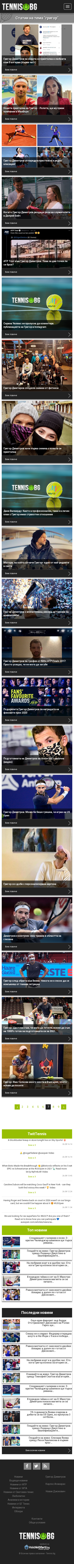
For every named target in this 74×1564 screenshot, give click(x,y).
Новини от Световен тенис (19, 1492)
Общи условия (37, 1522)
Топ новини (37, 1230)
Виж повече (11, 70)
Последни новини (37, 1312)
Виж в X (32, 1145)
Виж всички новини (35, 1450)
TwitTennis (37, 1134)
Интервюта (18, 1507)
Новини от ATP (18, 1484)
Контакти (37, 1518)
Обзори (18, 1511)
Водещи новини (18, 1480)
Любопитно (18, 1496)
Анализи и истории (18, 1499)
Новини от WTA (18, 1488)
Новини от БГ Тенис (19, 1503)
